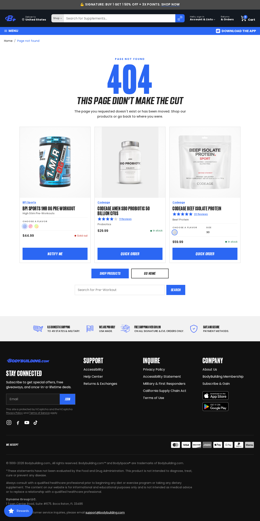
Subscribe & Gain (216, 383)
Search (176, 290)
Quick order (130, 253)
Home (8, 41)
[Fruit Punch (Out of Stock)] (30, 226)
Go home (150, 273)
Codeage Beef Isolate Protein (196, 208)
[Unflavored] (174, 232)
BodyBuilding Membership (223, 376)
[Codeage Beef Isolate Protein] (205, 162)
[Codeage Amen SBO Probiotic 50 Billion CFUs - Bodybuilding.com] (130, 162)
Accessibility (93, 369)
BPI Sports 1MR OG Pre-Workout (49, 208)
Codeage (104, 202)
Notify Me (55, 253)
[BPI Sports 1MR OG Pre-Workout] (55, 162)
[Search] (180, 18)
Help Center (93, 376)
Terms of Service (39, 413)
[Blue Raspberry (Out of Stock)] (25, 226)
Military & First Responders (164, 383)
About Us (210, 369)
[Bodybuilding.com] (10, 18)
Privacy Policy (14, 413)
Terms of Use (153, 398)
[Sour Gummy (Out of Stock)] (36, 226)
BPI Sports (29, 202)
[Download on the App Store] (216, 395)
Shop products (110, 273)
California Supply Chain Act (164, 390)
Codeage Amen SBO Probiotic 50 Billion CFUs (124, 210)
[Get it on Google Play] (216, 406)
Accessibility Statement (162, 376)
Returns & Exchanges (100, 383)
